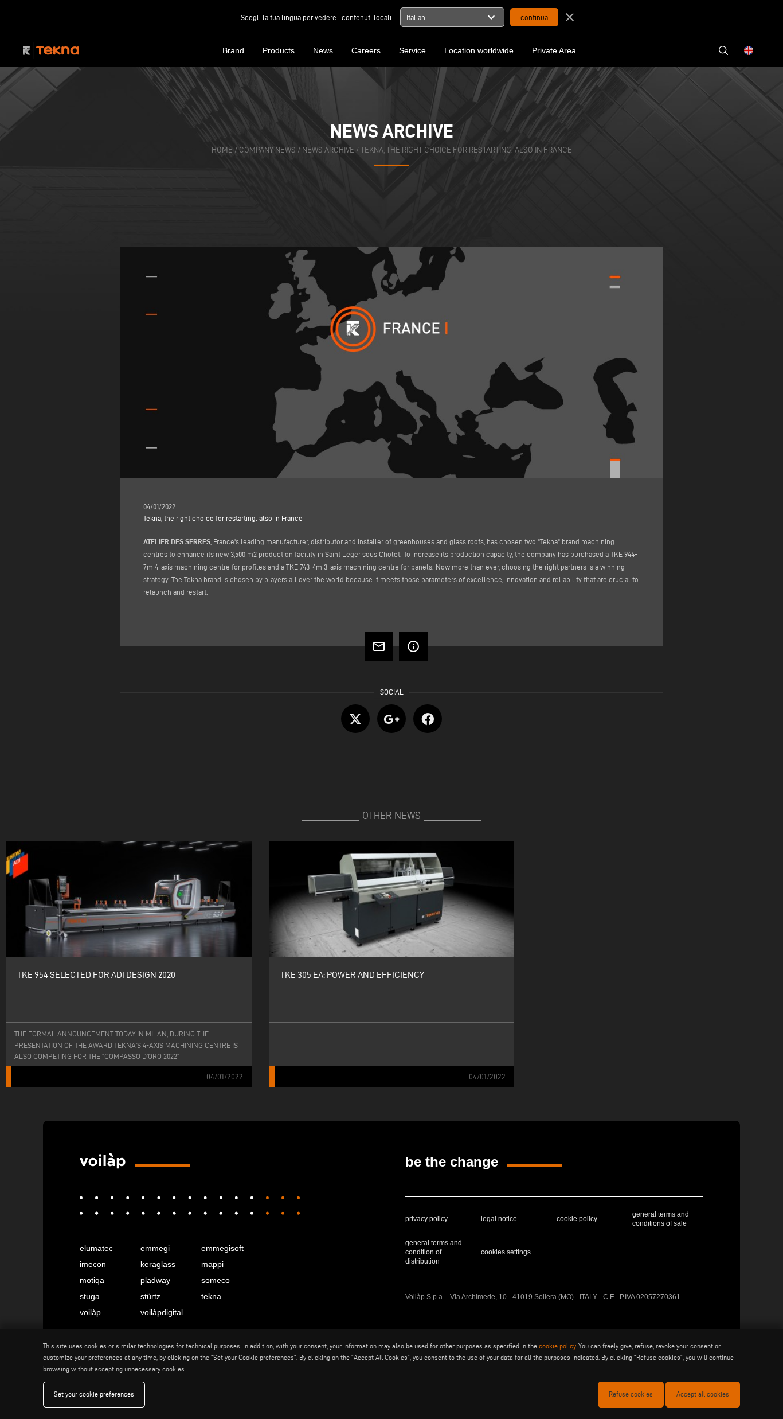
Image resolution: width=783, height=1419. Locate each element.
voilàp (90, 1312)
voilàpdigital (161, 1312)
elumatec (96, 1248)
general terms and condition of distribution (433, 1252)
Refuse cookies (631, 1394)
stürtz (150, 1296)
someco (215, 1280)
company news (267, 150)
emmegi (155, 1248)
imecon (93, 1264)
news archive (328, 150)
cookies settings (506, 1252)
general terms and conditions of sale (660, 1218)
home (222, 150)
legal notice (499, 1219)
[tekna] (103, 1161)
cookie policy (577, 1219)
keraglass (157, 1264)
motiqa (92, 1280)
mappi (212, 1264)
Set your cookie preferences (94, 1394)
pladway (155, 1280)
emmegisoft (222, 1248)
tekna (211, 1296)
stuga (90, 1296)
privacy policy (426, 1219)
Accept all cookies (702, 1394)
